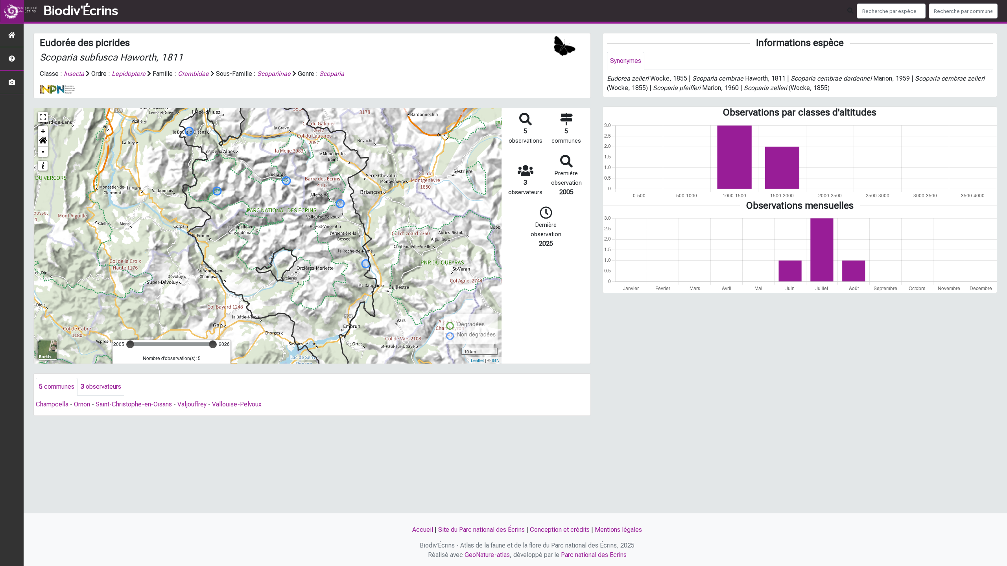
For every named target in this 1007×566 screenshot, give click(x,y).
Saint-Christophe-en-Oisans (134, 404)
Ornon (82, 404)
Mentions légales (618, 529)
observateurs (101, 386)
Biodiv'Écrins (81, 11)
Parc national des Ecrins (594, 555)
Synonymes (625, 60)
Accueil (422, 529)
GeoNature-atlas (487, 555)
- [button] (43, 151)
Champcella (52, 404)
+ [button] (43, 131)
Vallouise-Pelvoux (237, 404)
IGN (496, 360)
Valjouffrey (192, 404)
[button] (43, 141)
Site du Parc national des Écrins (481, 529)
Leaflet (477, 360)
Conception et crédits (560, 529)
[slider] (130, 344)
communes (56, 386)
